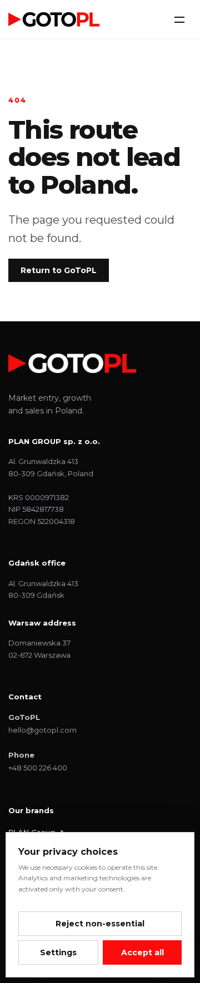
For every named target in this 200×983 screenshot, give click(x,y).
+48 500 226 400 (37, 767)
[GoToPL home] (53, 19)
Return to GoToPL (59, 270)
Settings (58, 952)
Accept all (142, 952)
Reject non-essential (100, 924)
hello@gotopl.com (42, 729)
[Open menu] (179, 19)
